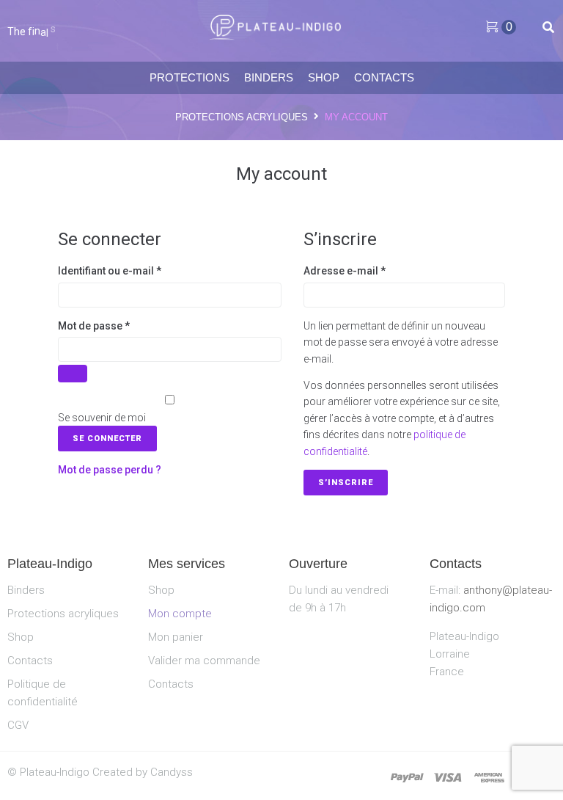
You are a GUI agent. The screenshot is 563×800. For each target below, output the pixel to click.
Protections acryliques (241, 117)
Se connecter (107, 438)
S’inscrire (345, 482)
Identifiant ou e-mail (121, 270)
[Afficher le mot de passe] (72, 373)
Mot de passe (105, 325)
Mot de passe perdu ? (109, 470)
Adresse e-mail (355, 270)
